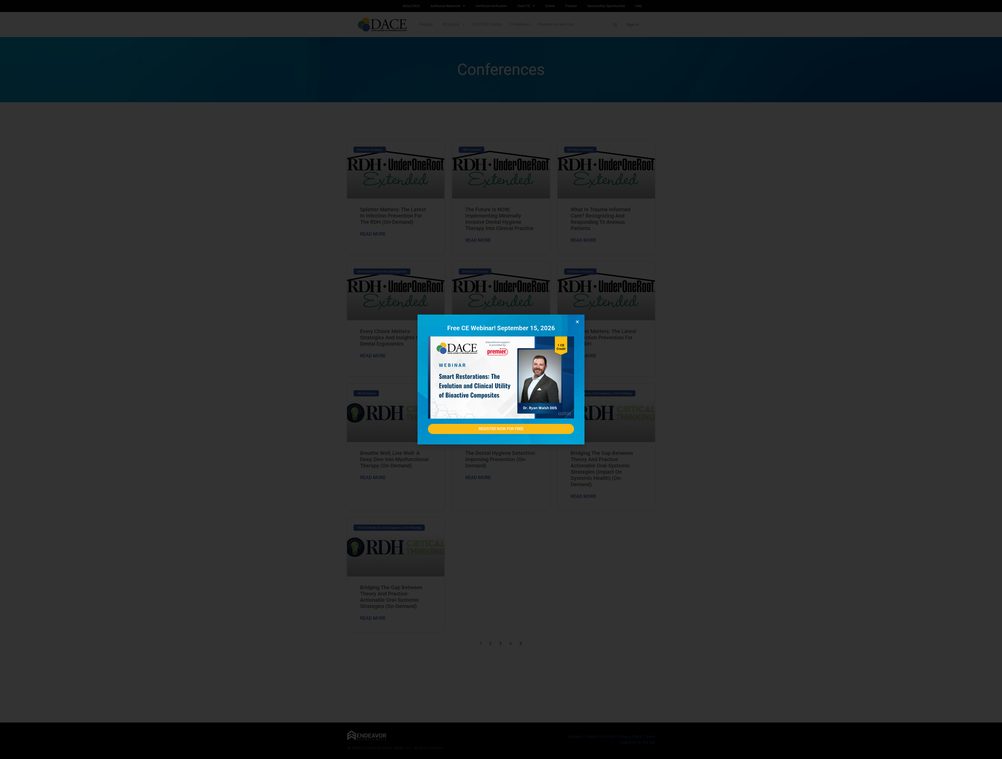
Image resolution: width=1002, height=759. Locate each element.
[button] (577, 322)
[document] (501, 379)
